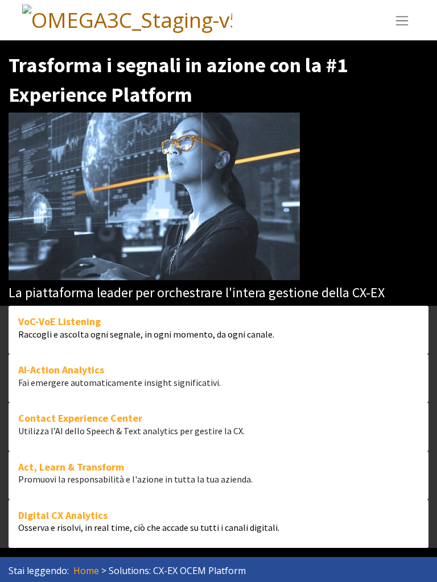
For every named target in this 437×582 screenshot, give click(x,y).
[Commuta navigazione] (402, 20)
